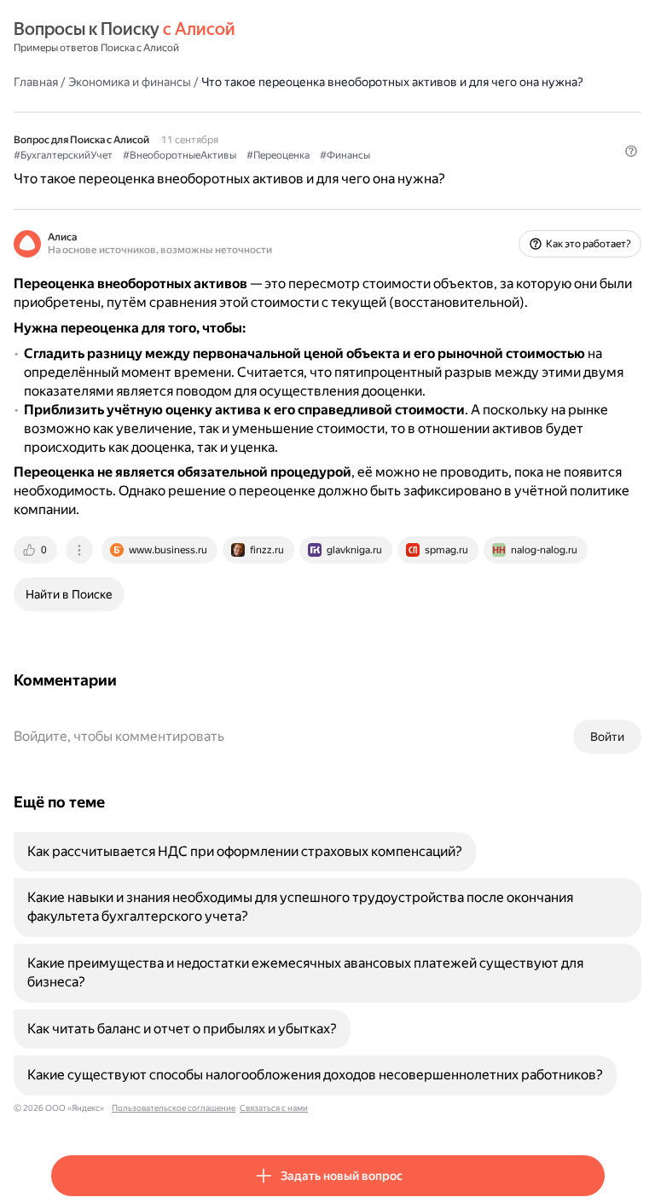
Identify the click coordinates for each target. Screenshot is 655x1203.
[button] (631, 151)
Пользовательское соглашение (173, 1108)
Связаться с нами (274, 1108)
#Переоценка (278, 155)
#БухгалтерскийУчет (63, 155)
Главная (36, 82)
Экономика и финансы (129, 82)
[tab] (37, 550)
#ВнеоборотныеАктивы (179, 155)
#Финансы (345, 155)
